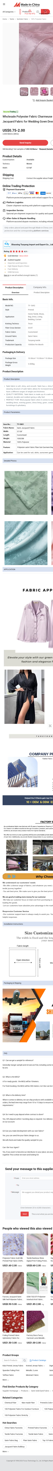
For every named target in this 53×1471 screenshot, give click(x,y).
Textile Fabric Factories (14, 1434)
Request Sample (46, 149)
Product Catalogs (39, 1360)
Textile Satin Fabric (35, 1434)
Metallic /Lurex (32, 1370)
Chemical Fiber (10, 1402)
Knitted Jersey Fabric (34, 1365)
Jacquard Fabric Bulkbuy (15, 1446)
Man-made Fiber (28, 1402)
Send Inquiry (25, 142)
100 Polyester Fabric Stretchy (16, 1415)
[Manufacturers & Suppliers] (26, 4)
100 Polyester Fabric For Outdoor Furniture (22, 1409)
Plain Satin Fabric (30, 1440)
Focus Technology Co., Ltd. (32, 1461)
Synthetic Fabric (22, 19)
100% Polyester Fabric (38, 19)
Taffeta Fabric (8, 1375)
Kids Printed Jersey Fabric (13, 1365)
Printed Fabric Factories (37, 1428)
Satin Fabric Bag (11, 1440)
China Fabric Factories (14, 1428)
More (5, 1451)
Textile (12, 19)
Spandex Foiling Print (11, 1370)
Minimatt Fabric (32, 1375)
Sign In (6, 275)
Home (5, 19)
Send (25, 1214)
